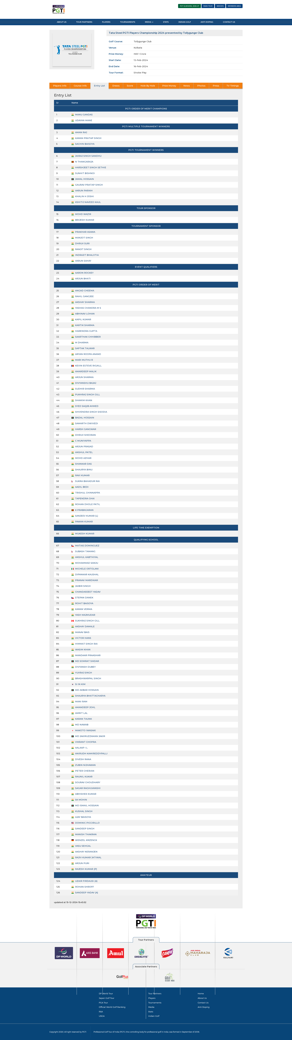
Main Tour (207, 6)
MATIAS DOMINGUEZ (87, 545)
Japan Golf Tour (106, 998)
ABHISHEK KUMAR (85, 794)
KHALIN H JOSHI (84, 196)
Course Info (80, 85)
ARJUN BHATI (83, 278)
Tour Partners (84, 22)
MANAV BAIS (82, 632)
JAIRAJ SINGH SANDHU (88, 156)
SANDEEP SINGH (84, 828)
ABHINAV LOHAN (85, 313)
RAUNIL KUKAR (83, 776)
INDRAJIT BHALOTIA (87, 255)
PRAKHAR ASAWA (85, 232)
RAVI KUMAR (82, 475)
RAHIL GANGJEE (84, 296)
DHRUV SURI (82, 243)
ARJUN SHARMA (84, 377)
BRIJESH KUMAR (84, 220)
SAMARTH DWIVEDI (86, 423)
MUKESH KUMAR (84, 533)
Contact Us (229, 22)
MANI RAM (81, 701)
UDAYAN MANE (83, 120)
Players (106, 22)
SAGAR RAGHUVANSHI (88, 788)
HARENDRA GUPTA (86, 331)
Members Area (234, 6)
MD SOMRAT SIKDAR (87, 661)
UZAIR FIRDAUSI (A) (86, 881)
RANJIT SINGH (83, 249)
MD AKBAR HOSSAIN (87, 690)
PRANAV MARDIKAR (86, 580)
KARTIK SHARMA (84, 325)
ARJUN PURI (82, 863)
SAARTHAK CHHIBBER (88, 336)
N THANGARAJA (84, 161)
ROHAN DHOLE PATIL (87, 504)
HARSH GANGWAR (85, 429)
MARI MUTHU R (84, 360)
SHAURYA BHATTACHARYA (90, 695)
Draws (116, 85)
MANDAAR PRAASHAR (88, 655)
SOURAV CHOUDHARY (87, 782)
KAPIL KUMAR (83, 319)
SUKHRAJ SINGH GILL (87, 620)
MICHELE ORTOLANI (87, 568)
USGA (101, 1016)
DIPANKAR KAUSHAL (87, 574)
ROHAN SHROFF (84, 886)
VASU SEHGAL (83, 846)
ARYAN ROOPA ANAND (88, 354)
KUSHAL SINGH (83, 811)
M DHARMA (81, 342)
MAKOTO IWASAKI (85, 730)
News (186, 85)
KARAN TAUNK (83, 718)
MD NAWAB (81, 724)
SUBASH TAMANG (85, 551)
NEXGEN (220, 6)
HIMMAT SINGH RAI (86, 643)
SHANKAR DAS (83, 463)
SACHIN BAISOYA (84, 144)
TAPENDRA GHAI (85, 498)
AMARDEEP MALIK (85, 371)
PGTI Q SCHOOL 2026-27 (189, 6)
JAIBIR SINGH (83, 586)
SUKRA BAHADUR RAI (87, 481)
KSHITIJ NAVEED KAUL (88, 202)
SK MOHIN (81, 799)
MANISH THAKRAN (86, 834)
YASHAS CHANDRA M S (88, 308)
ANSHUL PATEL (84, 452)
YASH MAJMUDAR (85, 615)
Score (130, 85)
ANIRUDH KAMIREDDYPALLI (91, 753)
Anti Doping (207, 22)
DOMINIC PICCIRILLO (87, 822)
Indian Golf (184, 22)
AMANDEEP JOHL (85, 707)
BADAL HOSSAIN (84, 417)
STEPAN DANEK (84, 597)
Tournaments (127, 22)
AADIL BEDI (82, 487)
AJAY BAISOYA (83, 817)
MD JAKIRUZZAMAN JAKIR (90, 736)
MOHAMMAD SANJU (86, 563)
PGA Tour (103, 1002)
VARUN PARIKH (84, 190)
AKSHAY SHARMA (85, 302)
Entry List (99, 85)
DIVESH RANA (83, 759)
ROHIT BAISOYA (84, 603)
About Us (61, 22)
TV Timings (232, 85)
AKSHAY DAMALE (85, 626)
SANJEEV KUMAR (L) (86, 515)
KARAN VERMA (83, 609)
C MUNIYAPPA (83, 440)
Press (216, 85)
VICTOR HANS (83, 638)
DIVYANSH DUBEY (85, 667)
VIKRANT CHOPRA (85, 742)
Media (148, 22)
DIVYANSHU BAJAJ (85, 383)
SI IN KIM (80, 684)
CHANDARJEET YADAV (88, 591)
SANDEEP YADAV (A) (86, 892)
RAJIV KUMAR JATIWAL (88, 857)
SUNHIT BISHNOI (85, 173)
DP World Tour (106, 993)
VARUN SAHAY (83, 260)
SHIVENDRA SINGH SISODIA (91, 411)
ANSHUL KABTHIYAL (86, 557)
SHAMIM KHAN (83, 400)
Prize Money (169, 85)
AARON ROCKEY (84, 272)
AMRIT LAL (81, 713)
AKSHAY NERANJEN (86, 851)
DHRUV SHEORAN (85, 435)
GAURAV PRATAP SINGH (89, 184)
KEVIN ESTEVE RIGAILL (88, 365)
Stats (166, 22)
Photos (201, 85)
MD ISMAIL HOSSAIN (87, 805)
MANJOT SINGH (84, 237)
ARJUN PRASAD (84, 446)
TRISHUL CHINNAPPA (87, 492)
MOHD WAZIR (83, 214)
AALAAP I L (81, 747)
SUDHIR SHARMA (85, 388)
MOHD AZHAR (83, 458)
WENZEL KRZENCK (86, 840)
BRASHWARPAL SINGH (88, 678)
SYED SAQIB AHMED (86, 406)
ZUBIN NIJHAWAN (85, 765)
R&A (101, 1011)
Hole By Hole (148, 85)
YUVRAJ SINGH (83, 672)
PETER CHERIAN (84, 770)
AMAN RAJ (81, 132)
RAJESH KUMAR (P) (86, 869)
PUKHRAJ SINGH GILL (87, 394)
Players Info (59, 85)
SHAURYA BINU (83, 469)
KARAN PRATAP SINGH (88, 138)
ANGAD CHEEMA (84, 290)
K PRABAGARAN (84, 510)
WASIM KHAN (82, 649)
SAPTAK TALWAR (85, 348)
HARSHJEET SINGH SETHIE (90, 167)
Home (201, 993)
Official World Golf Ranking (112, 1007)
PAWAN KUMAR (84, 521)
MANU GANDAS (84, 114)
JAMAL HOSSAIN (84, 179)
